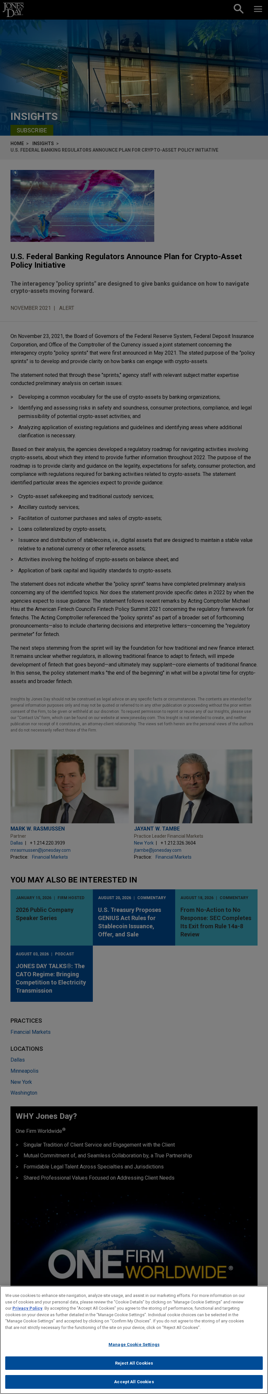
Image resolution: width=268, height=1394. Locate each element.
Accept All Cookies (134, 1381)
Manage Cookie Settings (134, 1344)
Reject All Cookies (134, 1363)
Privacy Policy (27, 1308)
